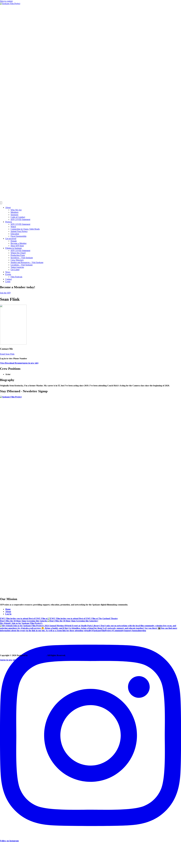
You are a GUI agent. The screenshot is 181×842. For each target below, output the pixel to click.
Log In (8, 614)
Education (15, 234)
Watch (13, 226)
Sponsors (14, 215)
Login (7, 281)
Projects (8, 222)
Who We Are (16, 210)
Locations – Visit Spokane (22, 265)
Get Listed (15, 269)
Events (8, 274)
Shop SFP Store (17, 246)
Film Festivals (16, 277)
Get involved (10, 238)
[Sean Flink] (13, 344)
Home (8, 609)
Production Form (18, 255)
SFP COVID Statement (20, 219)
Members (14, 212)
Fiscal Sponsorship (18, 236)
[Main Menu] (1, 202)
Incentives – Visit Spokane (22, 258)
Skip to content (6, 1)
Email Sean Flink (7, 354)
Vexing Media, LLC (37, 655)
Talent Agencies (17, 267)
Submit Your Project (19, 231)
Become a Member (19, 243)
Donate (14, 241)
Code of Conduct (18, 217)
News (7, 272)
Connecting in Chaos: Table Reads (25, 229)
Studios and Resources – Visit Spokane (27, 262)
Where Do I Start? (18, 253)
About (8, 207)
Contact (8, 279)
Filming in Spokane (13, 248)
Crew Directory (17, 260)
